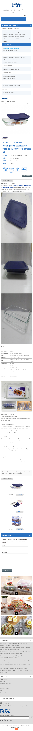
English (5, 9)
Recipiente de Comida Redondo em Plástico (14, 34)
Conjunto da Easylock (9, 92)
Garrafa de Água (7, 72)
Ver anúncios (16, 629)
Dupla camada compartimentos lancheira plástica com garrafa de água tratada (15, 671)
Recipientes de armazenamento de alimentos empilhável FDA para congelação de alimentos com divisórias (16, 644)
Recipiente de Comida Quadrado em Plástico (14, 36)
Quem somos (3, 679)
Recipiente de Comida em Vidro (10, 54)
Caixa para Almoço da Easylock (11, 69)
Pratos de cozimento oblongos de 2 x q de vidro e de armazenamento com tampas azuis (12, 656)
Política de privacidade (5, 683)
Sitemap (20, 10)
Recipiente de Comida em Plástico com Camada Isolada (17, 39)
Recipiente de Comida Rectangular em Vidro (14, 57)
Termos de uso (3, 686)
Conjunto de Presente (8, 82)
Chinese (13, 10)
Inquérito (26, 176)
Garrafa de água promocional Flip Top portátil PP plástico (13, 668)
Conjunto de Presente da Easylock (12, 85)
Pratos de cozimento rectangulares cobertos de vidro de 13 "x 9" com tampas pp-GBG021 (15, 541)
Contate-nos (3, 681)
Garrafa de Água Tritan (9, 76)
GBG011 (11, 494)
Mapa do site (3, 692)
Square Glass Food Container (11, 62)
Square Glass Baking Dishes (10, 50)
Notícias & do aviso (16, 589)
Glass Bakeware (7, 44)
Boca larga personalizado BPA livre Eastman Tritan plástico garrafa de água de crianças (16, 661)
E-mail (13, 12)
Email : (4, 545)
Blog (1, 690)
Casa (2, 101)
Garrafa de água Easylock (10, 78)
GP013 (11, 529)
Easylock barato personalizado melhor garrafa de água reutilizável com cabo (16, 665)
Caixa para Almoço (7, 65)
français (12, 9)
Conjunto (5, 89)
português (6, 10)
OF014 (10, 512)
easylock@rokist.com (7, 704)
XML (1, 695)
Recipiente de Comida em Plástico (11, 28)
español (19, 9)
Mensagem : (5, 552)
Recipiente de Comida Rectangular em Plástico (15, 32)
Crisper (5, 41)
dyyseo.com (19, 727)
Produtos (16, 609)
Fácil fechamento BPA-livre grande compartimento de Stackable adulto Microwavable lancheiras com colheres (15, 652)
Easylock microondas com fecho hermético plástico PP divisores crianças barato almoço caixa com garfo (15, 648)
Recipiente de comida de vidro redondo (13, 60)
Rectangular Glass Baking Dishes (11, 48)
